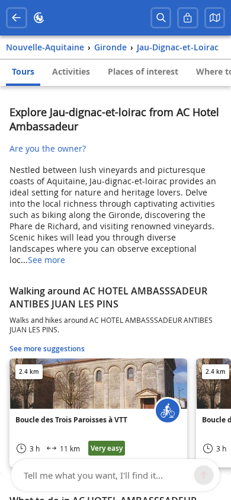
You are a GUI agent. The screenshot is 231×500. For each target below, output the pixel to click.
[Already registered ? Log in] (187, 17)
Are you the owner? (47, 148)
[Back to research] (16, 17)
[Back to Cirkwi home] (39, 18)
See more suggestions (47, 349)
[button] (215, 17)
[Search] (161, 17)
